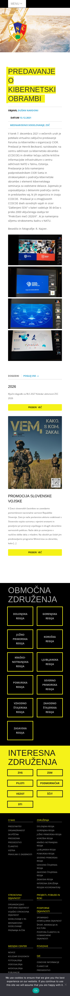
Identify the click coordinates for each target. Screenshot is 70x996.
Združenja (43, 820)
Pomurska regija (45, 853)
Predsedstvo (15, 842)
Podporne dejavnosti (43, 909)
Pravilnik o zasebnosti (20, 854)
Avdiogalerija (15, 968)
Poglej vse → (31, 375)
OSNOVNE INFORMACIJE (48, 962)
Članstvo (13, 846)
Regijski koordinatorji (48, 887)
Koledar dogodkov (18, 956)
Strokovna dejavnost (15, 896)
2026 (12, 387)
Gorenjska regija (45, 830)
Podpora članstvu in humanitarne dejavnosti (48, 935)
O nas (11, 820)
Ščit (50, 793)
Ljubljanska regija (46, 849)
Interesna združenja (47, 883)
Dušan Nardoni (23, 110)
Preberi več (35, 407)
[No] (65, 984)
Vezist (20, 793)
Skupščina (13, 834)
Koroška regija (45, 838)
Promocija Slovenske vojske (30, 498)
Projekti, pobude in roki (48, 896)
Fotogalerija (15, 960)
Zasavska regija (45, 879)
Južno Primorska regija (49, 834)
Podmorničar (49, 783)
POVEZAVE (42, 946)
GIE (38, 956)
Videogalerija (15, 964)
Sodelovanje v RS (17, 919)
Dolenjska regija (45, 826)
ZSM (49, 772)
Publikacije (14, 972)
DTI (20, 804)
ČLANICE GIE (42, 966)
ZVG (20, 772)
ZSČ (48, 125)
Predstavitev (15, 826)
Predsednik (14, 838)
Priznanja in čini (16, 930)
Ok (36, 990)
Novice (11, 952)
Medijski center (17, 946)
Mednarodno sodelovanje (27, 125)
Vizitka (11, 850)
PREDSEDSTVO (43, 970)
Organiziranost (16, 830)
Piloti (20, 783)
